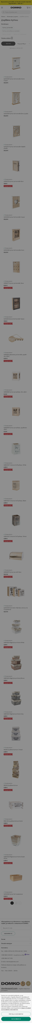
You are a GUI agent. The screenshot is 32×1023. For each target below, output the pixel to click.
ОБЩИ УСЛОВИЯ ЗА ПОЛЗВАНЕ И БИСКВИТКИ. (16, 1008)
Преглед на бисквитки (16, 1014)
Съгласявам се (16, 1019)
